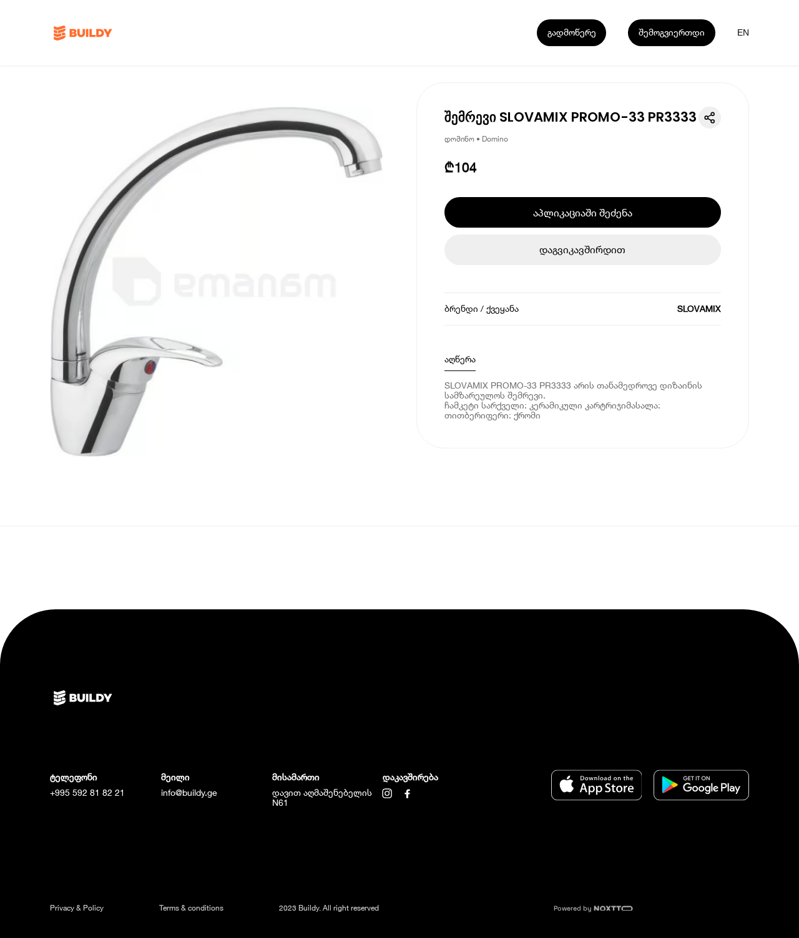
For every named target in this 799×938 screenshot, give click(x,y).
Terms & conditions (191, 907)
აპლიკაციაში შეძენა (582, 212)
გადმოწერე (571, 32)
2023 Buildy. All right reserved (329, 907)
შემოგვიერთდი (672, 32)
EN (743, 32)
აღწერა (460, 359)
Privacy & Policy (77, 907)
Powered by (574, 908)
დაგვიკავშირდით (582, 249)
